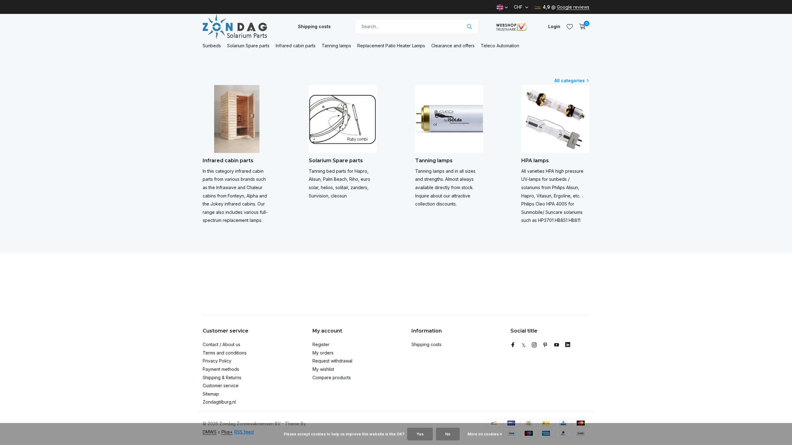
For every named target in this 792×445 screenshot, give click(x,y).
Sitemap (211, 393)
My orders (323, 352)
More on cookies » (484, 434)
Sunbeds (212, 45)
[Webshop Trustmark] (511, 26)
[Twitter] (524, 345)
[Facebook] (512, 345)
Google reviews (573, 7)
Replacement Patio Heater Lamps (391, 45)
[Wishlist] (569, 26)
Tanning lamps (336, 45)
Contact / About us (221, 344)
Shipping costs (314, 26)
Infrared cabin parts (296, 45)
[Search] (469, 26)
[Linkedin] (567, 345)
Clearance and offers (453, 45)
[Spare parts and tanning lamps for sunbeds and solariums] (241, 26)
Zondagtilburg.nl (219, 402)
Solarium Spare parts (248, 45)
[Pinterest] (545, 345)
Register (320, 344)
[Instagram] (534, 345)
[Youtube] (556, 345)
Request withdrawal (332, 360)
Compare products (331, 377)
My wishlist (323, 369)
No (447, 434)
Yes (420, 434)
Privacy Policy (217, 360)
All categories (569, 80)
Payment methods (221, 369)
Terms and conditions (225, 352)
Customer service (221, 385)
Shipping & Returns (222, 377)
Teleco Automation (500, 45)
